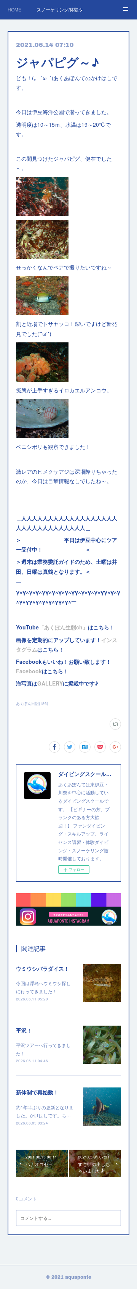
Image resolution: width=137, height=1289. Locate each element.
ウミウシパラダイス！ (42, 968)
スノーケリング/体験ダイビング (59, 9)
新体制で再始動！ (37, 1092)
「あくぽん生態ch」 (63, 627)
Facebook (29, 671)
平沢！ (24, 1030)
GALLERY (50, 683)
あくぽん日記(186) (32, 703)
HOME (14, 9)
